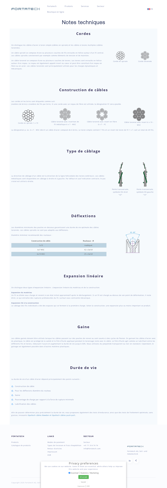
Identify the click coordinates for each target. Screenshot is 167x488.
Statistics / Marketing (89, 473)
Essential (74, 473)
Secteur (100, 6)
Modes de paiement (56, 442)
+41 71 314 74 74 (91, 445)
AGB (49, 455)
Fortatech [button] (52, 6)
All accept (83, 477)
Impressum (52, 452)
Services (85, 6)
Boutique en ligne (55, 12)
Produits (15, 442)
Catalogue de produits (21, 445)
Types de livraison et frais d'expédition (64, 445)
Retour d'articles (54, 448)
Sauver (83, 482)
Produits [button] (69, 6)
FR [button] (151, 9)
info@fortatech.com (92, 448)
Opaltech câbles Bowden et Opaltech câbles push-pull (51, 415)
